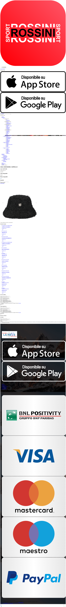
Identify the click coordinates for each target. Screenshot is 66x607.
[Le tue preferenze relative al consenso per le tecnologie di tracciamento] (1, 606)
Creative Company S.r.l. (6, 603)
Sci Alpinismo (8, 120)
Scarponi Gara (8, 123)
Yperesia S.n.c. (11, 603)
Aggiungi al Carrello (3, 182)
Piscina (7, 139)
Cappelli (7, 145)
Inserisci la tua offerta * (3, 302)
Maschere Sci (8, 127)
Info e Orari (4, 161)
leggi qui (20, 303)
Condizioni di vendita (4, 387)
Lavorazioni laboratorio (4, 386)
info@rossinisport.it (20, 602)
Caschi (7, 126)
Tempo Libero (8, 140)
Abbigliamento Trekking (9, 144)
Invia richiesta (2, 313)
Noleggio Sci (5, 155)
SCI (3, 118)
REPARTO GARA (4, 157)
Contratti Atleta (5, 159)
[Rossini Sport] (2, 113)
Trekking (7, 148)
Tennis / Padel (8, 151)
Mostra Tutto (8, 141)
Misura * (1, 301)
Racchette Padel (8, 138)
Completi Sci (8, 130)
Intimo (7, 134)
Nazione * (1, 298)
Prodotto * (1, 310)
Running (7, 149)
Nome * (1, 307)
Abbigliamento (3, 163)
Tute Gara (7, 133)
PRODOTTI (3, 117)
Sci (6, 119)
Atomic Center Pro (4, 385)
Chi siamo (3, 384)
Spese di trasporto (4, 388)
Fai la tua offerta (2, 183)
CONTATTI (3, 160)
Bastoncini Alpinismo (9, 125)
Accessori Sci (8, 129)
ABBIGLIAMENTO (6, 142)
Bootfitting (4, 158)
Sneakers (7, 150)
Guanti (7, 132)
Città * (1, 297)
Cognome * (1, 308)
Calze (7, 146)
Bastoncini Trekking (8, 137)
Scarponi (7, 122)
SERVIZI (3, 154)
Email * (1, 299)
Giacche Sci (7, 131)
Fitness (7, 143)
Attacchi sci (7, 128)
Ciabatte (7, 152)
